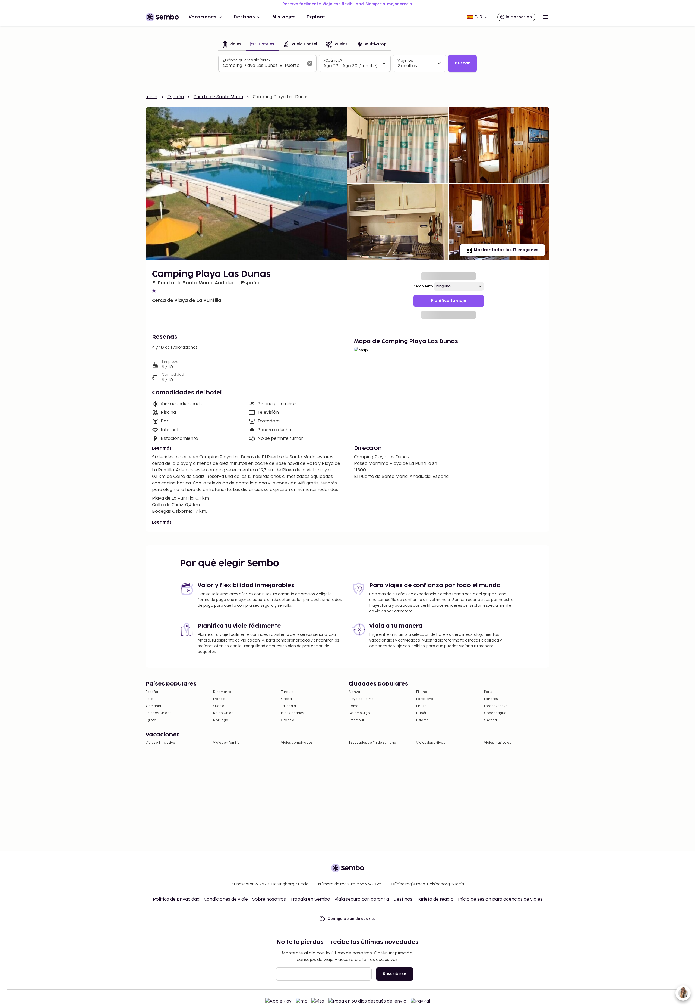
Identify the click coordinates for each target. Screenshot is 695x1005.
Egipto (151, 720)
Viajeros (405, 60)
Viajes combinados (296, 743)
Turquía (287, 692)
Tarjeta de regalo (435, 899)
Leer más (162, 448)
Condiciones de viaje (226, 899)
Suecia (218, 706)
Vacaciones (202, 17)
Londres (491, 699)
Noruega (220, 720)
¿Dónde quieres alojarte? (246, 60)
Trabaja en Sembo (310, 899)
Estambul (356, 720)
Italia (149, 699)
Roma (353, 706)
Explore (316, 17)
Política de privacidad (176, 899)
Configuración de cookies (352, 918)
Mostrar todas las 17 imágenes (506, 250)
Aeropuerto (423, 286)
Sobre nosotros (269, 899)
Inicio (151, 96)
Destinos (244, 17)
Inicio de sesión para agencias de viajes (500, 899)
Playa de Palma (361, 699)
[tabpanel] (347, 63)
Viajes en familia (226, 743)
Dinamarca (222, 692)
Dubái (421, 713)
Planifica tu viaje (448, 301)
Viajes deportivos (430, 743)
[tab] (232, 45)
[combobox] (263, 66)
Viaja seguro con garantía (361, 899)
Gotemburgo (359, 713)
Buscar (462, 63)
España (175, 96)
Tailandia (288, 706)
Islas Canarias (292, 713)
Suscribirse (394, 974)
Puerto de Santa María (218, 96)
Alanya (354, 692)
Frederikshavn (496, 706)
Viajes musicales (497, 743)
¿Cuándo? (332, 60)
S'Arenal (491, 720)
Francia (219, 699)
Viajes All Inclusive (160, 743)
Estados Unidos (158, 713)
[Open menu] (545, 17)
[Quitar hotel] (310, 63)
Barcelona (424, 699)
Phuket (422, 706)
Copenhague (495, 713)
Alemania (153, 706)
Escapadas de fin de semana (372, 743)
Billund (421, 692)
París (488, 692)
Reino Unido (223, 713)
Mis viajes (284, 17)
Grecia (286, 699)
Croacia (287, 720)
